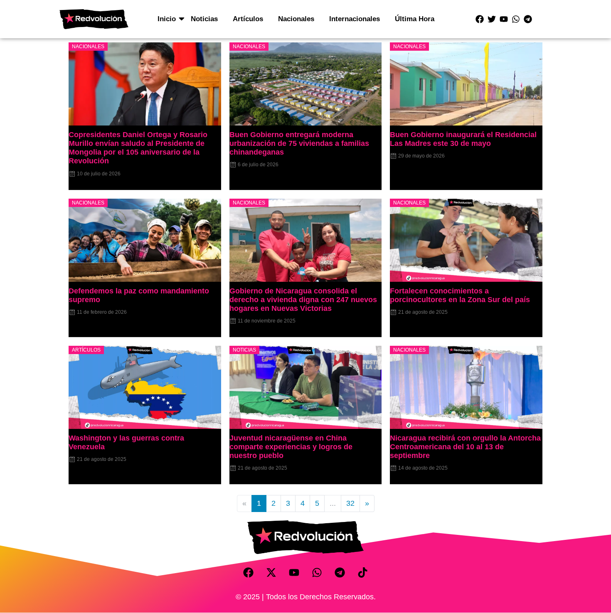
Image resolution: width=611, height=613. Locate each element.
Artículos (248, 19)
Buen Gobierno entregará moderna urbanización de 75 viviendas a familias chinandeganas (299, 143)
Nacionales (296, 19)
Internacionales (354, 19)
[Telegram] (528, 19)
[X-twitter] (271, 572)
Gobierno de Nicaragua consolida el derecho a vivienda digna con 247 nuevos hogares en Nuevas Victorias (303, 300)
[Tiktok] (362, 572)
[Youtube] (504, 19)
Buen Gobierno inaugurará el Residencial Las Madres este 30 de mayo (463, 139)
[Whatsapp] (516, 19)
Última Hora (414, 19)
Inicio (167, 19)
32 (350, 503)
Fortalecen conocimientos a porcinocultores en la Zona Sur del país (460, 295)
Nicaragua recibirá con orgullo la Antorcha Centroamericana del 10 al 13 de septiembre (465, 447)
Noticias (204, 19)
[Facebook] (480, 19)
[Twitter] (492, 19)
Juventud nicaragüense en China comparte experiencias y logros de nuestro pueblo (290, 447)
